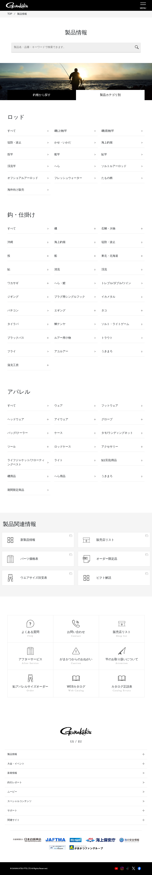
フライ (11, 351)
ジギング (13, 296)
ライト (58, 460)
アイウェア (61, 419)
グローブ (107, 419)
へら (57, 166)
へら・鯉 (59, 283)
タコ (104, 310)
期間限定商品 (15, 490)
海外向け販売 (15, 189)
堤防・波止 (14, 142)
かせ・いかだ (62, 142)
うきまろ (107, 351)
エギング (59, 310)
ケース (58, 433)
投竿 (10, 154)
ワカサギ (13, 283)
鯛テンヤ (59, 324)
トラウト (107, 337)
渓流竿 (11, 166)
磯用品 (11, 476)
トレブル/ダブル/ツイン (116, 283)
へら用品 (59, 476)
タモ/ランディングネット (117, 433)
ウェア (58, 405)
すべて (11, 130)
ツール (11, 446)
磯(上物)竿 (60, 130)
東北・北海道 (109, 256)
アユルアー (61, 351)
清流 (57, 269)
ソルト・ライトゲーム (115, 324)
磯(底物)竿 (107, 130)
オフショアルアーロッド (22, 178)
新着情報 (12, 773)
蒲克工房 (13, 365)
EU (80, 742)
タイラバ (13, 324)
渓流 (104, 269)
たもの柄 (107, 178)
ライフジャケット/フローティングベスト (25, 462)
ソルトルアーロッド (113, 166)
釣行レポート (14, 782)
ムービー (12, 792)
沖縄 (10, 242)
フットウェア (109, 405)
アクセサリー (109, 446)
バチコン (13, 310)
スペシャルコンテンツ (19, 801)
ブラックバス (15, 337)
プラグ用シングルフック (69, 296)
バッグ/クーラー (17, 433)
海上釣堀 (107, 142)
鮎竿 (104, 154)
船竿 (57, 154)
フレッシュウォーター (68, 178)
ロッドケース (62, 446)
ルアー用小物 (62, 337)
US (72, 742)
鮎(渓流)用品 (109, 460)
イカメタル (108, 296)
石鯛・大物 (108, 228)
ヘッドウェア (15, 419)
